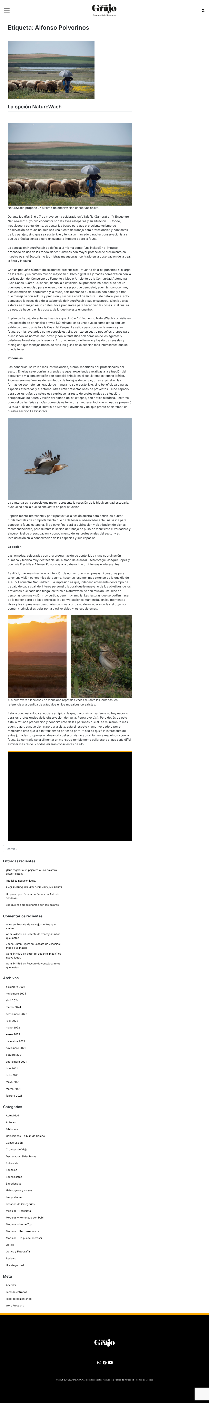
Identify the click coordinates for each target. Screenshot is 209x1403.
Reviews (11, 1258)
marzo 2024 (13, 1007)
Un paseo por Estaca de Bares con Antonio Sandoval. (32, 896)
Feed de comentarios (19, 1298)
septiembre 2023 (16, 1014)
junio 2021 (12, 1075)
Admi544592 (14, 934)
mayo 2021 (13, 1081)
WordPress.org (15, 1305)
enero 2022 (13, 1034)
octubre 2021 (14, 1054)
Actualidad (12, 1115)
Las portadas (14, 1197)
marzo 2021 (13, 1088)
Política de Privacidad (124, 1380)
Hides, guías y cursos (19, 1190)
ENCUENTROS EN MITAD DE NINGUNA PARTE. (34, 887)
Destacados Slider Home (21, 1156)
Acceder (11, 1285)
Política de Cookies (144, 1380)
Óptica (10, 1244)
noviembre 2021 (16, 1048)
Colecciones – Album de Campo (25, 1135)
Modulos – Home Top (19, 1224)
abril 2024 (12, 1000)
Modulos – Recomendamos (22, 1231)
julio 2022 (12, 1020)
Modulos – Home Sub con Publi (25, 1217)
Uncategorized (15, 1265)
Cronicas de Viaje (16, 1149)
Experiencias (13, 1183)
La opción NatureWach (35, 107)
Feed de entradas (16, 1292)
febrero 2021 (14, 1095)
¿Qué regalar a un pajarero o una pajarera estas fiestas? (31, 872)
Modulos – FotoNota (18, 1210)
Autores (11, 1122)
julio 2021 (12, 1068)
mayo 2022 (13, 1027)
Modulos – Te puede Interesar (24, 1238)
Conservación (14, 1142)
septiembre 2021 (16, 1061)
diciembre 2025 (15, 986)
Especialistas (14, 1176)
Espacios (11, 1169)
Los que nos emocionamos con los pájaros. (32, 904)
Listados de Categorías (20, 1204)
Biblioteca (12, 1129)
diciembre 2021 (15, 1041)
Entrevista (12, 1163)
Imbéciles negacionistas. (21, 880)
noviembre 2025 (16, 993)
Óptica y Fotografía (18, 1251)
